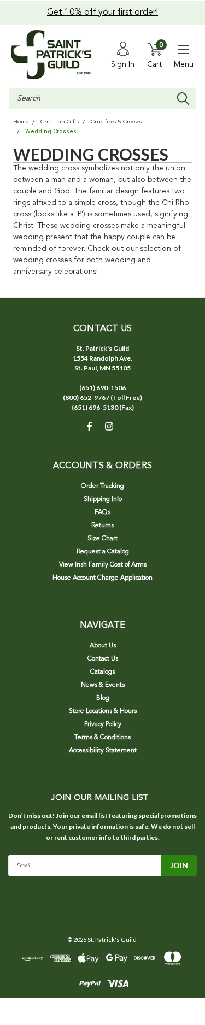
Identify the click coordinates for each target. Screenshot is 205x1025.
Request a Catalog (103, 552)
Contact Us (102, 659)
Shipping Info (103, 499)
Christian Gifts (59, 122)
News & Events (103, 685)
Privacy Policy (102, 724)
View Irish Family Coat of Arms (103, 565)
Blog (102, 698)
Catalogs (102, 672)
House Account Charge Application (102, 578)
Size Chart (102, 538)
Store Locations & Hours (103, 711)
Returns (102, 525)
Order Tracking (102, 486)
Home (20, 122)
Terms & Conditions (102, 737)
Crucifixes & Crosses (116, 122)
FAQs (102, 512)
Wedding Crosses (51, 131)
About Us (103, 646)
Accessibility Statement (103, 750)
